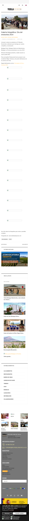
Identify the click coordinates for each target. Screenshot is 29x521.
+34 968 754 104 (9, 444)
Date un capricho (6, 474)
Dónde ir (5, 471)
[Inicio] (4, 415)
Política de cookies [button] (12, 508)
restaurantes (8, 374)
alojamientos (8, 371)
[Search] (22, 5)
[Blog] (12, 414)
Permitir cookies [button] (19, 513)
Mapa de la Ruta (5, 472)
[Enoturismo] (14, 424)
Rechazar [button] (7, 513)
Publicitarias (15, 518)
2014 (10, 239)
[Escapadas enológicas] (24, 424)
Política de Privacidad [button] (8, 510)
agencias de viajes (9, 380)
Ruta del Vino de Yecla (7, 453)
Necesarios (6, 517)
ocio (5, 386)
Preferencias (15, 517)
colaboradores (8, 399)
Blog (12, 416)
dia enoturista (4, 239)
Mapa (22, 420)
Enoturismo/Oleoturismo (8, 468)
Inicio (2, 420)
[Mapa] (24, 415)
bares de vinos (8, 377)
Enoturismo (14, 428)
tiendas (6, 383)
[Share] (19, 5)
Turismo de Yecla (6, 454)
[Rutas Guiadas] (4, 424)
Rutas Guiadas (5, 466)
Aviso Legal (5, 457)
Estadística (6, 518)
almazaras (7, 392)
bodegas (6, 389)
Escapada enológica (7, 469)
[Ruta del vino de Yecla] (15, 9)
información (7, 396)
